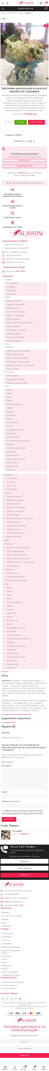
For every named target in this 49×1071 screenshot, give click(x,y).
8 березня (11, 444)
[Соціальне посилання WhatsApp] (28, 141)
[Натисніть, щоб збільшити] (4, 82)
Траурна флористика (16, 459)
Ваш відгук (7, 766)
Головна (4, 13)
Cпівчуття (11, 415)
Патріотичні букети (15, 337)
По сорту (11, 287)
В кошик (20, 122)
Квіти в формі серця (15, 354)
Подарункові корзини (16, 379)
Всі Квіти (13, 13)
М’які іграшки (12, 376)
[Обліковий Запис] (7, 3)
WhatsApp (25, 259)
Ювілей (10, 419)
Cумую (9, 397)
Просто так (12, 422)
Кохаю (9, 393)
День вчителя (12, 466)
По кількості (12, 294)
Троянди (8, 279)
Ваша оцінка (8, 762)
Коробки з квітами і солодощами (21, 365)
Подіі (21, 13)
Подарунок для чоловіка (17, 383)
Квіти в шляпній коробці (17, 358)
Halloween (11, 452)
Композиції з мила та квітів (18, 362)
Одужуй (28, 13)
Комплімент (12, 433)
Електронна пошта (11, 801)
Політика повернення (34, 1015)
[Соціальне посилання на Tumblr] (11, 999)
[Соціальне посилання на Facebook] (25, 141)
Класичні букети (14, 326)
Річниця (10, 426)
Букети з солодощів (15, 315)
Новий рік (11, 470)
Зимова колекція (13, 437)
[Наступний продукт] (6, 19)
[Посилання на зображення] (12, 884)
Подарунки (9, 372)
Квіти (7, 344)
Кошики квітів (12, 369)
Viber (17, 259)
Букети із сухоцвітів (15, 304)
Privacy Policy (41, 1006)
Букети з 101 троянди (16, 312)
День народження (14, 404)
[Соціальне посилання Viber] (33, 141)
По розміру (11, 290)
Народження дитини (16, 430)
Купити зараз (36, 122)
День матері (12, 463)
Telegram (9, 259)
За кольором (12, 283)
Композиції (9, 347)
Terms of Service (24, 1008)
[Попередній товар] (2, 19)
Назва (5, 792)
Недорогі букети (14, 334)
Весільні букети (13, 319)
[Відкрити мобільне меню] (3, 3)
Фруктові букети (14, 341)
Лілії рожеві (17, 831)
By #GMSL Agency (24, 1004)
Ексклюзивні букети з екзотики (20, 323)
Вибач (9, 401)
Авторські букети (14, 301)
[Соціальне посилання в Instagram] (7, 999)
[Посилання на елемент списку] (24, 252)
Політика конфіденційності (16, 1015)
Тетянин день (12, 455)
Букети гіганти (13, 308)
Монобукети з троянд (16, 330)
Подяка (10, 408)
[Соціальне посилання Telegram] (30, 141)
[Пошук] (3, 9)
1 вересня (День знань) (16, 448)
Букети (8, 297)
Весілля (10, 390)
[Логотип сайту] (24, 3)
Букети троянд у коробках (18, 351)
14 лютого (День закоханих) (18, 441)
